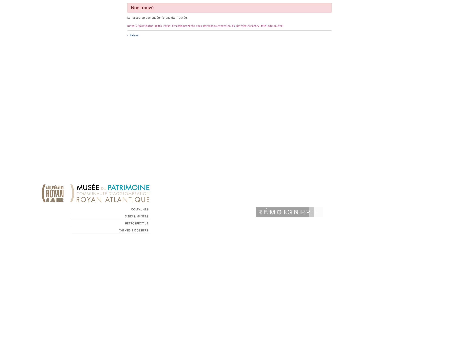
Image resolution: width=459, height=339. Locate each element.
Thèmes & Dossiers (133, 230)
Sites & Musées (136, 216)
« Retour (133, 35)
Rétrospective (136, 223)
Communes (139, 209)
